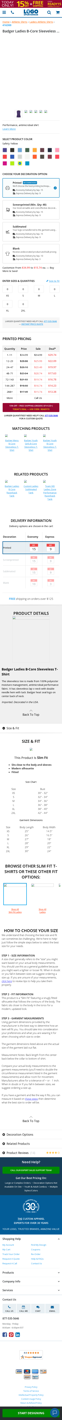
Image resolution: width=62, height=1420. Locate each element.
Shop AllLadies (42, 911)
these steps (31, 1098)
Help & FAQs (37, 1258)
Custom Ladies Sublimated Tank (31, 489)
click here (7, 981)
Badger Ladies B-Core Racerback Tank (12, 491)
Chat (38, 1311)
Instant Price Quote (32, 324)
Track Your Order (11, 1254)
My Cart (6, 1249)
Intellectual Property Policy (31, 1395)
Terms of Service (31, 1391)
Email (52, 1311)
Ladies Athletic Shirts (41, 21)
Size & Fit (54, 281)
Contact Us (36, 1263)
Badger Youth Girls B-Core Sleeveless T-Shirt (31, 445)
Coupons (35, 1249)
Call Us (9, 1311)
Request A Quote (11, 1258)
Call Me (23, 1311)
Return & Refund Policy (31, 1403)
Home (6, 21)
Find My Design (38, 1244)
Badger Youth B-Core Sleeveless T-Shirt (50, 445)
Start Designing (31, 1413)
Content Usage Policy (31, 1399)
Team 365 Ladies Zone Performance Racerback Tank (50, 493)
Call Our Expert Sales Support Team (31, 1170)
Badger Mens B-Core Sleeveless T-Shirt (12, 445)
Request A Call (9, 1263)
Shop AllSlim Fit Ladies (15, 911)
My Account (8, 1244)
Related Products (18, 1144)
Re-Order (36, 1254)
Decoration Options (19, 1134)
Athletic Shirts (19, 21)
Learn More (9, 128)
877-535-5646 (50, 321)
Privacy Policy (31, 1387)
